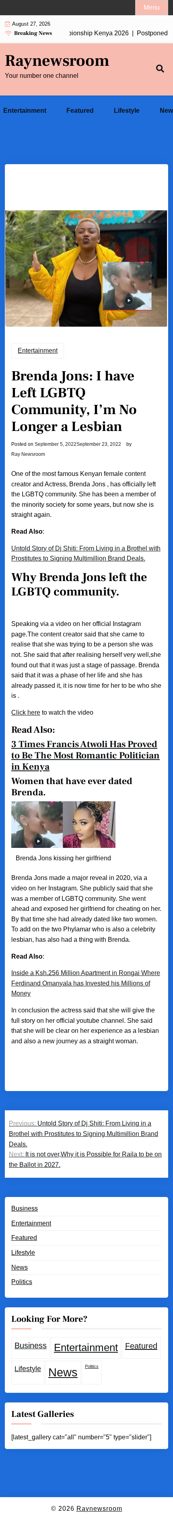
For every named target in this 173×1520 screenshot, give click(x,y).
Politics (21, 1281)
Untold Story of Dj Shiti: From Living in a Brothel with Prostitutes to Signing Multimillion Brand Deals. (86, 553)
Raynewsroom (57, 61)
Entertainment (24, 110)
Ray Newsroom (28, 454)
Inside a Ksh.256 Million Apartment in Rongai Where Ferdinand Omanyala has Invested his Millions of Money (85, 983)
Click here (25, 712)
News (19, 1267)
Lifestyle (127, 110)
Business (24, 1208)
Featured (80, 110)
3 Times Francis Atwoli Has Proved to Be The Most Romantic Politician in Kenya (85, 755)
